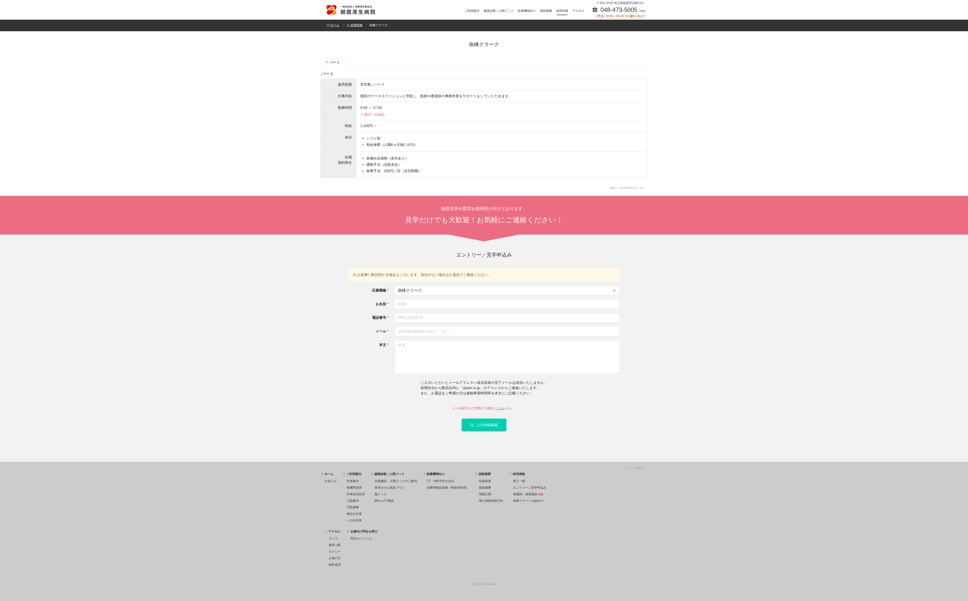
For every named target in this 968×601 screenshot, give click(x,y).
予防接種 (353, 507)
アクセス (578, 11)
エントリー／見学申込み (529, 487)
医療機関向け (527, 11)
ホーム (329, 474)
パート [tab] (334, 62)
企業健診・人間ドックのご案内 (396, 481)
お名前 (382, 304)
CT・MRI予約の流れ (441, 481)
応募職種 (380, 290)
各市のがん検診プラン (390, 487)
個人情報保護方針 (491, 500)
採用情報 (562, 11)
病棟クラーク (528, 500)
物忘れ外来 (354, 514)
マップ (333, 538)
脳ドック (381, 494)
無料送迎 (335, 564)
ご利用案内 (471, 11)
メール (382, 331)
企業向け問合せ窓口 (364, 531)
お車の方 (335, 558)
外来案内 (353, 481)
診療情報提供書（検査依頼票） (448, 487)
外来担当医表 (356, 494)
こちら (500, 408)
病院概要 (546, 11)
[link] (484, 467)
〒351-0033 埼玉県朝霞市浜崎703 (620, 3)
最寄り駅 (335, 545)
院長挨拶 (485, 481)
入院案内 (353, 500)
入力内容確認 (486, 425)
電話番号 (380, 317)
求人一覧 (519, 481)
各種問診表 (354, 487)
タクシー (335, 551)
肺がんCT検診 (384, 500)
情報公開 (485, 494)
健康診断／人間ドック (498, 11)
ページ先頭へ (636, 467)
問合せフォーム (361, 538)
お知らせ (331, 481)
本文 (383, 345)
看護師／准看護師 (528, 494)
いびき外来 (354, 520)
